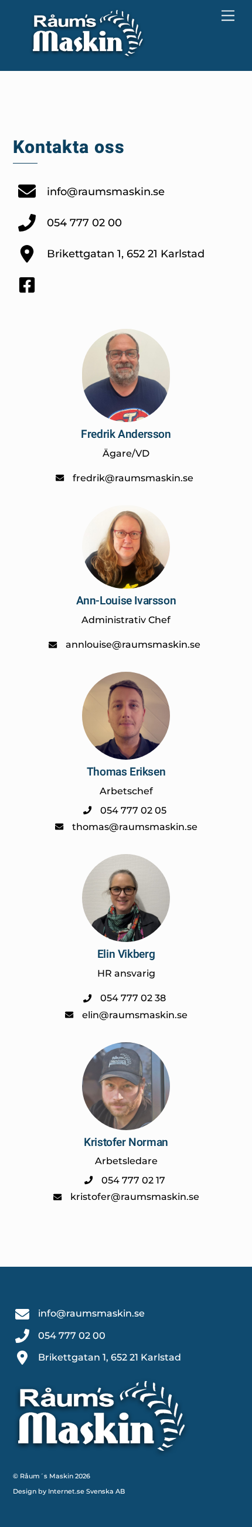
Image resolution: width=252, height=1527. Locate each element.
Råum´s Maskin (46, 1476)
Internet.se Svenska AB (86, 1491)
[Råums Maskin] (88, 55)
